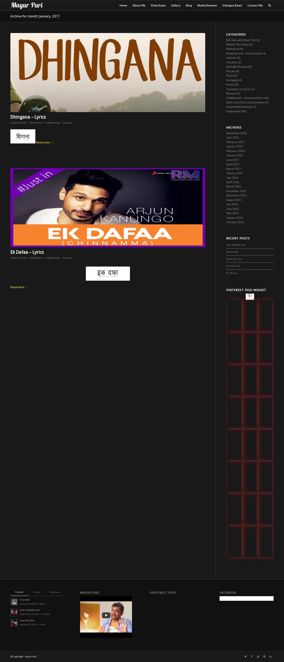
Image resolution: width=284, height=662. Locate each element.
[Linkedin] (270, 656)
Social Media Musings (239, 106)
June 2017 (232, 160)
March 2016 (233, 186)
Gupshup (231, 62)
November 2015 (236, 191)
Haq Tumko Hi (233, 265)
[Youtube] (258, 656)
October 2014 (235, 222)
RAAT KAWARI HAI (235, 244)
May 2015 (232, 213)
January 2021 (234, 146)
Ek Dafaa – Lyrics (27, 252)
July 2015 (232, 204)
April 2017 (232, 164)
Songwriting (54, 122)
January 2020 (234, 155)
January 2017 (234, 173)
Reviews (231, 93)
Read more (43, 142)
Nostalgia (232, 80)
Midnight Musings (237, 66)
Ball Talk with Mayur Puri (241, 40)
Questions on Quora (238, 89)
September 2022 (236, 133)
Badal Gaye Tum (234, 258)
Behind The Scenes (237, 44)
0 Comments (36, 122)
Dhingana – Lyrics (28, 117)
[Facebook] (252, 656)
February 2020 (235, 151)
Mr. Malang (231, 272)
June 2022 (232, 137)
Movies (230, 71)
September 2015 (236, 195)
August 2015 (234, 200)
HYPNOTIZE (232, 251)
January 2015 (234, 217)
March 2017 (233, 168)
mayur (69, 122)
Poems (230, 84)
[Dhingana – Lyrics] (107, 72)
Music (229, 75)
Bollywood (232, 48)
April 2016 (232, 182)
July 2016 (232, 177)
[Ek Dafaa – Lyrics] (107, 207)
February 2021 (235, 142)
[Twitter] (245, 656)
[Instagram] (264, 656)
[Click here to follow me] (250, 296)
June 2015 (232, 208)
